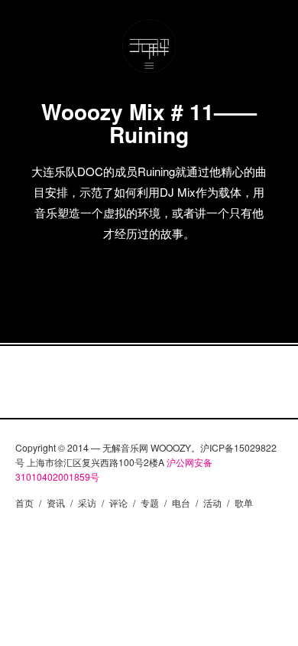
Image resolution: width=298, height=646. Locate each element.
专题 (150, 502)
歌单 (244, 502)
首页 (24, 502)
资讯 (56, 502)
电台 (181, 502)
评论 (118, 502)
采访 (87, 502)
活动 (212, 502)
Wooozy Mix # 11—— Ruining (149, 123)
